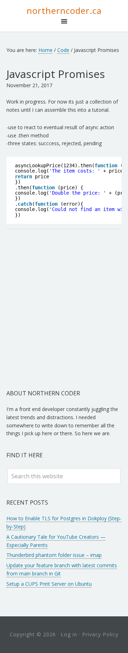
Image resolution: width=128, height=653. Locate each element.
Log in (69, 634)
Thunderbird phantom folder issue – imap (54, 555)
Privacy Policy (100, 634)
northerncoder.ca (64, 10)
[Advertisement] (64, 309)
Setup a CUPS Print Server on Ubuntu (49, 583)
